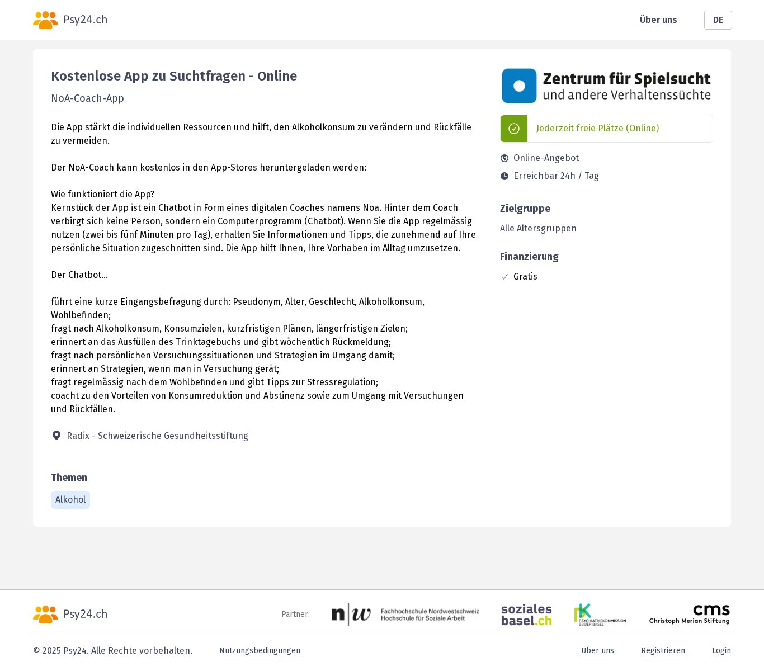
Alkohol (70, 499)
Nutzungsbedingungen (259, 650)
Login (721, 650)
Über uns (658, 20)
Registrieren (663, 650)
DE (718, 20)
